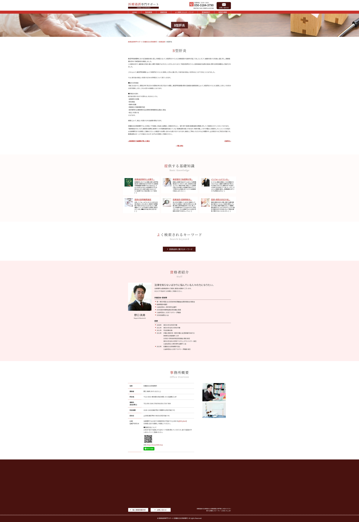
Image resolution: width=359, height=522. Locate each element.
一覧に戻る (179, 146)
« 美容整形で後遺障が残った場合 (139, 141)
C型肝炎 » (227, 141)
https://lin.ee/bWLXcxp (155, 445)
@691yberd (182, 421)
